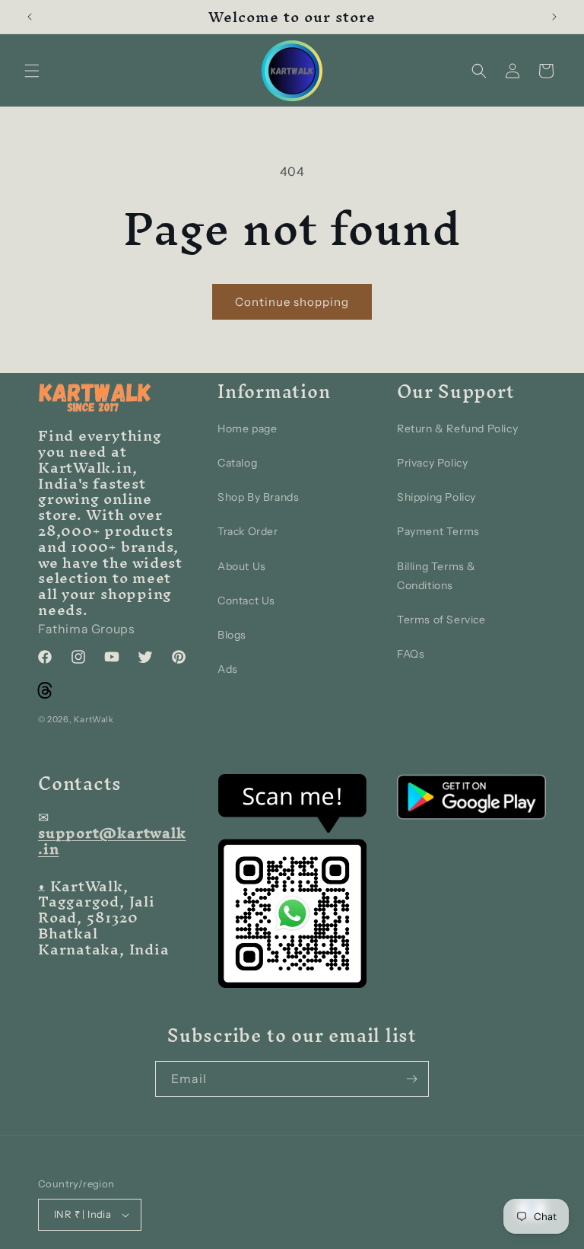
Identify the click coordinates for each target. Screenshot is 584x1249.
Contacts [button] (80, 784)
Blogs (231, 635)
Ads (227, 669)
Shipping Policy (436, 497)
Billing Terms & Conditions (436, 575)
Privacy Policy (432, 463)
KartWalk (94, 719)
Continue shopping (292, 302)
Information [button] (274, 392)
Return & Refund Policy (457, 428)
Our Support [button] (456, 392)
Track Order (247, 531)
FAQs (410, 654)
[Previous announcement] (29, 16)
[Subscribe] (411, 1079)
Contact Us (246, 600)
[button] (32, 71)
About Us (241, 566)
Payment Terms (438, 531)
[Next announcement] (554, 16)
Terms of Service (441, 619)
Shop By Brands (258, 497)
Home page (247, 428)
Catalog (237, 463)
